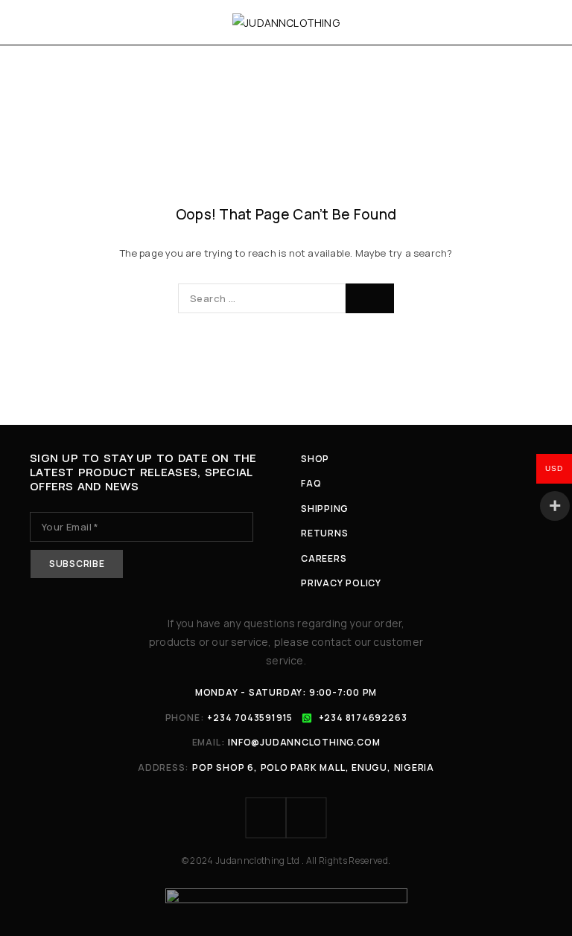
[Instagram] (306, 818)
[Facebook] (266, 818)
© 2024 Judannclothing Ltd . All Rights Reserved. (286, 860)
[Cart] (544, 22)
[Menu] (31, 22)
